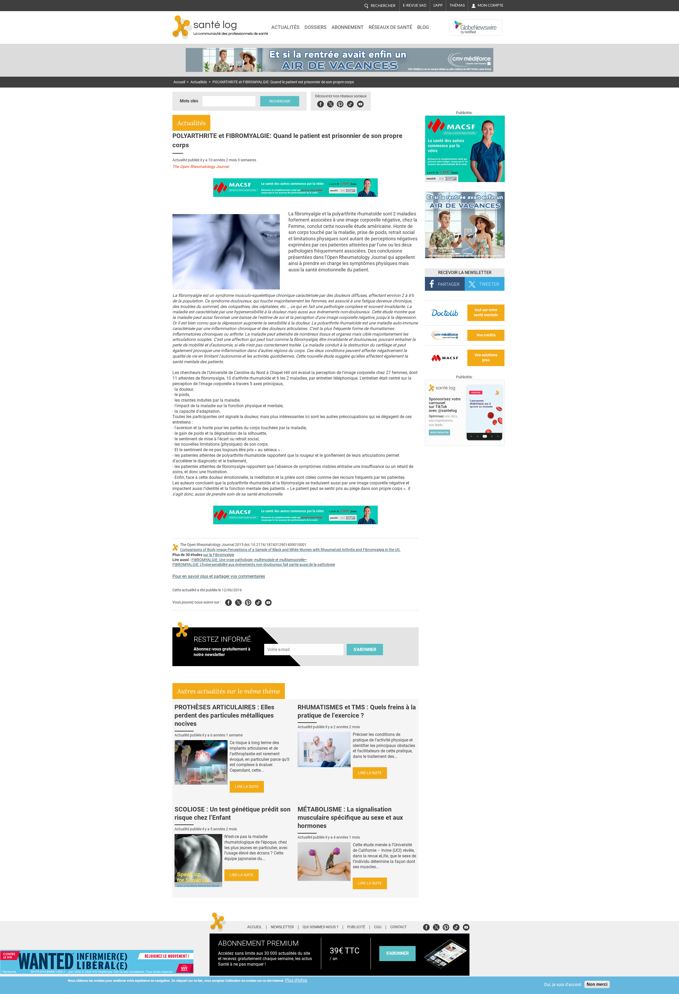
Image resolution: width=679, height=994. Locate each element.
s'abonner (397, 953)
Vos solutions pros (486, 357)
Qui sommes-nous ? (320, 927)
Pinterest (340, 103)
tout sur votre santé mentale (486, 312)
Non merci (597, 984)
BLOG (423, 27)
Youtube (268, 601)
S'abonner (365, 649)
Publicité (356, 927)
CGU (377, 927)
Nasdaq (459, 23)
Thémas (457, 5)
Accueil (179, 82)
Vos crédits (486, 335)
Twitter (330, 103)
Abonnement (348, 27)
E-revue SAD (414, 5)
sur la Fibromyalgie (218, 555)
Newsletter (282, 927)
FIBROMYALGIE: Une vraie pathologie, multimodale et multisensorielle (248, 560)
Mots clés (189, 100)
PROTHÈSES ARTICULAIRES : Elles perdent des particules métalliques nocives (224, 715)
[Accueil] (182, 27)
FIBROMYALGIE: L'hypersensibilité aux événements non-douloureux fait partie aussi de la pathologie (253, 564)
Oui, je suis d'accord (562, 984)
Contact (398, 927)
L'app (438, 5)
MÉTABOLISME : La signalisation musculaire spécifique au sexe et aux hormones (350, 818)
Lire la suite (247, 786)
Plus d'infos (296, 980)
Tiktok (350, 103)
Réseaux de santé (390, 27)
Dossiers (315, 27)
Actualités (285, 27)
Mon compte (490, 5)
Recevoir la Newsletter (464, 272)
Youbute (360, 103)
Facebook (320, 103)
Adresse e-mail (278, 640)
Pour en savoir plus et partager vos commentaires (218, 576)
